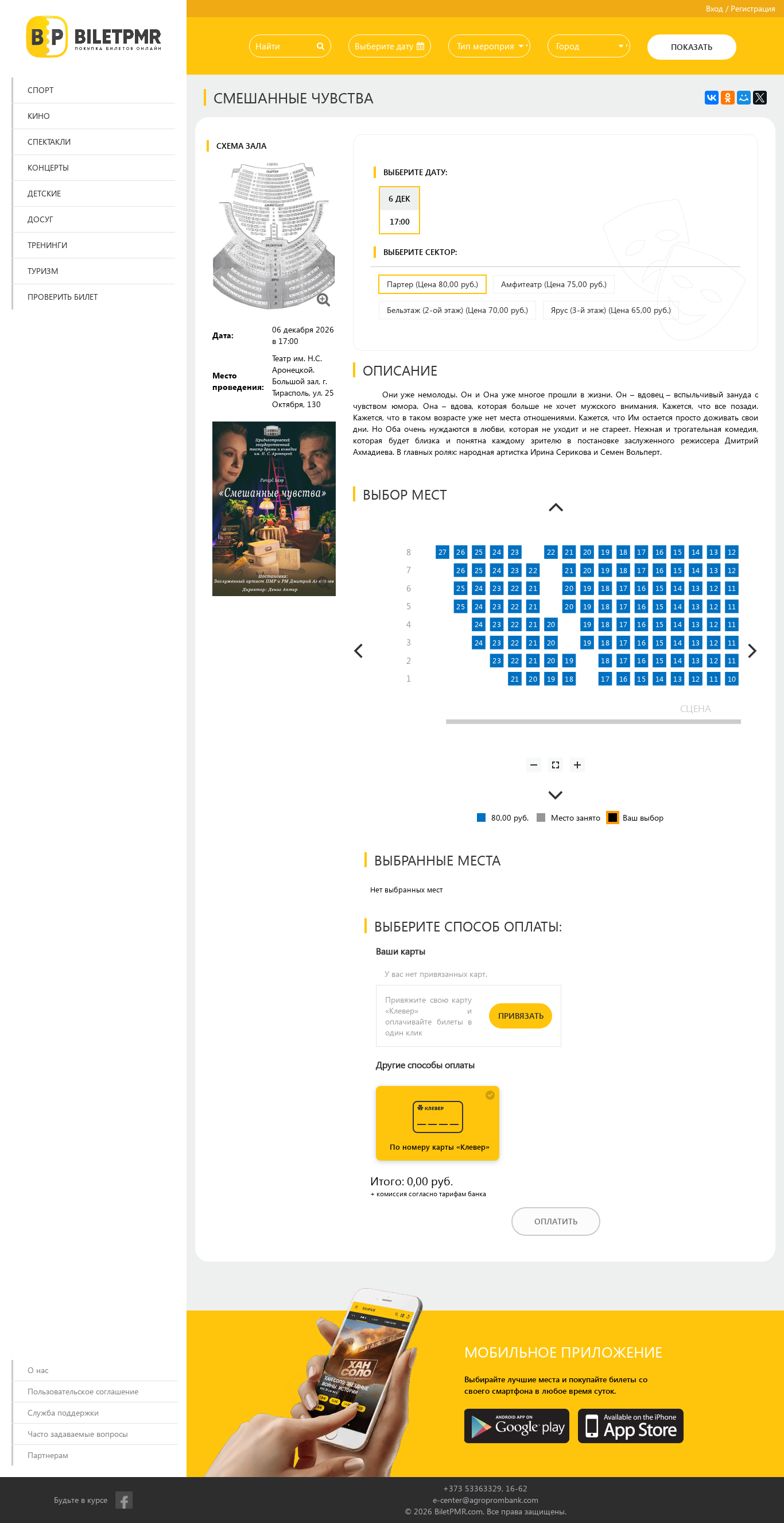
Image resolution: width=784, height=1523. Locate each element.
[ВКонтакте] (712, 98)
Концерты (48, 167)
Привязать (521, 1015)
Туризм (43, 270)
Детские (44, 193)
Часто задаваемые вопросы (78, 1433)
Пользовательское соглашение (83, 1391)
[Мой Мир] (744, 98)
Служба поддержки (63, 1412)
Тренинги (47, 244)
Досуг (40, 219)
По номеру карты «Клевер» (440, 1146)
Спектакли (49, 141)
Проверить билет (63, 296)
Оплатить (555, 1221)
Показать (691, 46)
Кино (39, 115)
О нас (38, 1369)
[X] (760, 98)
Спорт (40, 89)
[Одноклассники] (728, 98)
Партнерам (48, 1454)
